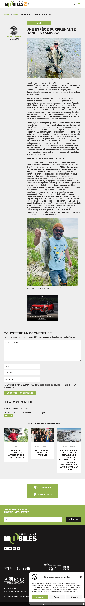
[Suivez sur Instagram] (14, 548)
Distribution (44, 494)
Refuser (57, 597)
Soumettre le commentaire (20, 393)
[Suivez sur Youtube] (10, 548)
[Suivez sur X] (18, 548)
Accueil (7, 14)
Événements (45, 446)
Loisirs (15, 14)
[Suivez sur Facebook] (6, 548)
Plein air (72, 446)
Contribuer (44, 487)
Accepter (39, 597)
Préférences (73, 597)
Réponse (8, 415)
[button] (81, 577)
